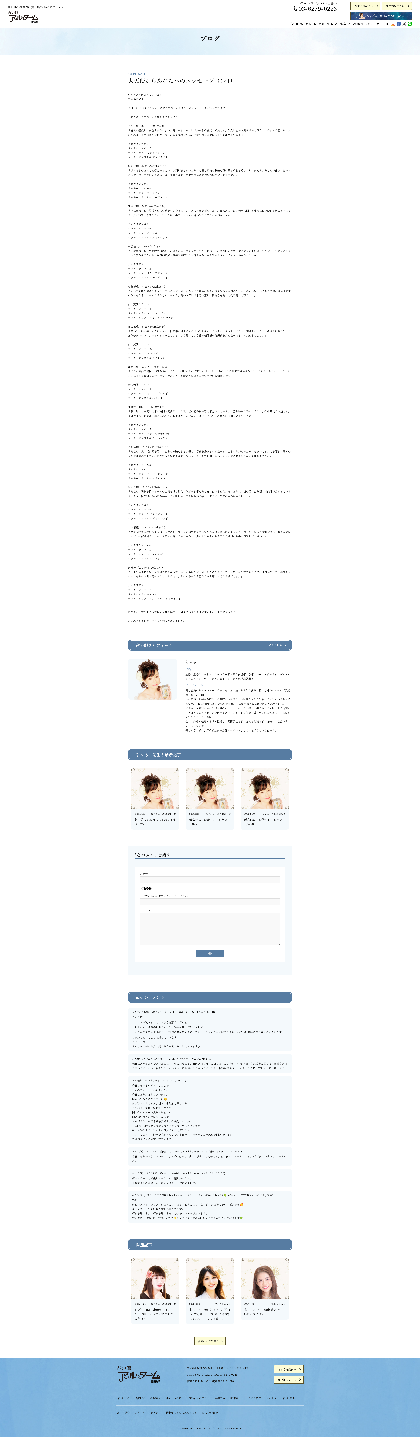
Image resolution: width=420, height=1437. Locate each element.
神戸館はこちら (395, 6)
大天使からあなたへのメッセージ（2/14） (154, 1012)
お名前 (144, 874)
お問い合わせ (210, 1413)
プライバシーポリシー (148, 1413)
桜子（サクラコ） (219, 1151)
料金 (321, 24)
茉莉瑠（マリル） (251, 1195)
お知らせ (271, 1398)
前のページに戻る (208, 1341)
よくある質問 (253, 1398)
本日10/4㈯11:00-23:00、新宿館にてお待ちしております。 (163, 1151)
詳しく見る (275, 645)
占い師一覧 (297, 24)
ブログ (378, 24)
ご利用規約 (123, 1413)
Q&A (369, 24)
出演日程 (311, 24)
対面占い (332, 24)
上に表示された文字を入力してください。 (165, 896)
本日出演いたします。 (143, 1080)
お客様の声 (218, 1398)
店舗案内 (358, 24)
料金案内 (155, 1398)
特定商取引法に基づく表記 (181, 1413)
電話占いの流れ (198, 1398)
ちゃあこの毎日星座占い (381, 16)
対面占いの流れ (174, 1398)
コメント (145, 910)
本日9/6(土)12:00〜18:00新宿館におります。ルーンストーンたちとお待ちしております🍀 (179, 1195)
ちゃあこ (196, 1012)
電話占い (345, 24)
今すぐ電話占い (364, 6)
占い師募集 (288, 1398)
